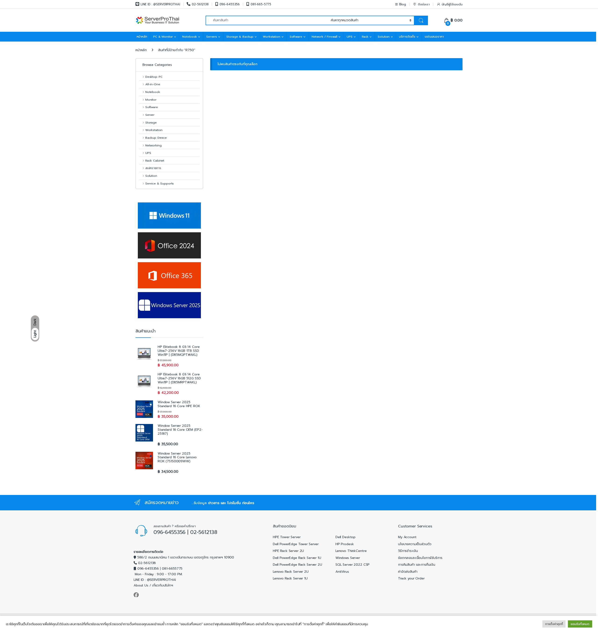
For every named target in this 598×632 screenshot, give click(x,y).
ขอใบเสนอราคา (434, 36)
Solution (384, 36)
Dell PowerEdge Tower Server (296, 544)
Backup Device (156, 137)
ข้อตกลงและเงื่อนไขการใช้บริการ (420, 557)
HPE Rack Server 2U (288, 550)
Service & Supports (159, 183)
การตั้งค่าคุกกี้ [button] (554, 624)
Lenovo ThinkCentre (351, 550)
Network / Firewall (324, 36)
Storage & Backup (239, 36)
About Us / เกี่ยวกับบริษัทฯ (153, 585)
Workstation (271, 36)
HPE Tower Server (287, 537)
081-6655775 (172, 568)
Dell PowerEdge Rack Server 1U (297, 557)
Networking (153, 145)
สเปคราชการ (153, 168)
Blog (402, 4)
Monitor (151, 99)
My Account (407, 537)
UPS (349, 36)
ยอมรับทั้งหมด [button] (580, 624)
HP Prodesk (344, 544)
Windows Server (347, 557)
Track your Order (411, 578)
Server (149, 115)
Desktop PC (153, 76)
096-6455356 (230, 4)
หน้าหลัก (142, 36)
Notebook (189, 36)
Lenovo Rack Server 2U (291, 571)
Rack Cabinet (154, 160)
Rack (365, 36)
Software (296, 36)
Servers (211, 36)
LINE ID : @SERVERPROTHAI (160, 4)
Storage (151, 122)
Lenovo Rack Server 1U (290, 578)
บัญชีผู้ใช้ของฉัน (452, 4)
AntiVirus (342, 571)
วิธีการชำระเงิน (408, 550)
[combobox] (267, 20)
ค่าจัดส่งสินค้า (407, 571)
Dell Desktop (345, 537)
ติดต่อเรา (424, 4)
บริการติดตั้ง (407, 36)
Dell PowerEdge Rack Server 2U (297, 564)
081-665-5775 (261, 4)
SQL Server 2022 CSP (352, 564)
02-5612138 (200, 4)
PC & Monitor (163, 36)
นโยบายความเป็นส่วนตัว (414, 544)
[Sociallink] (136, 594)
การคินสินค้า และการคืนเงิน (416, 564)
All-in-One (152, 84)
